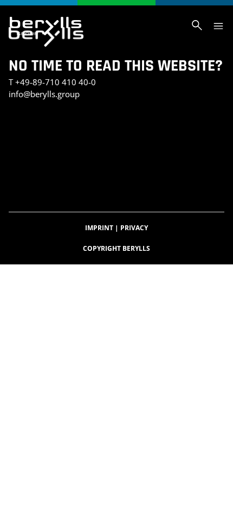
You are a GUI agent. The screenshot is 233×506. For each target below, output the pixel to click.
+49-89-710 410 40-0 (55, 82)
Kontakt (110, 133)
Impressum (30, 156)
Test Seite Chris (159, 133)
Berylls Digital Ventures (58, 144)
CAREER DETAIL (179, 179)
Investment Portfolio (50, 133)
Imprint (102, 227)
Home (19, 179)
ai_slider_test (36, 122)
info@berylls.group (44, 93)
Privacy (134, 227)
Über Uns (125, 167)
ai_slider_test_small (107, 122)
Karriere (49, 179)
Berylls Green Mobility (99, 156)
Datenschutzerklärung (155, 144)
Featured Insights (180, 167)
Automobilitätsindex (109, 179)
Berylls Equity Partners (57, 167)
